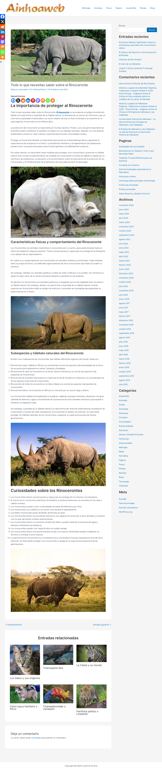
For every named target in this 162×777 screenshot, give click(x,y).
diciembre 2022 (126, 273)
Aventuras (123, 413)
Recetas (122, 473)
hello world (124, 83)
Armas (122, 404)
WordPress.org (125, 512)
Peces (109, 8)
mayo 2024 (124, 213)
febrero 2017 (124, 316)
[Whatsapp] (48, 100)
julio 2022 (123, 286)
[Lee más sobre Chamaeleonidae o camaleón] (58, 693)
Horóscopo (124, 439)
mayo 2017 (124, 312)
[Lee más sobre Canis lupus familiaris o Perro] (25, 693)
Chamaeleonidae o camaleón (54, 707)
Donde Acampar (126, 426)
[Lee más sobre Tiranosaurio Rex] (58, 654)
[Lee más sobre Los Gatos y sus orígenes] (25, 660)
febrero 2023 (125, 265)
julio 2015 (123, 384)
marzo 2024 (124, 222)
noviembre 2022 (126, 278)
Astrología (123, 409)
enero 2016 (124, 367)
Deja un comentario (19, 89)
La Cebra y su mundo (89, 665)
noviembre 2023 (126, 226)
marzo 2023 (124, 261)
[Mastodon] (38, 100)
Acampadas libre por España (131, 146)
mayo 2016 (124, 350)
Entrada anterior (13, 625)
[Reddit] (23, 100)
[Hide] (1, 62)
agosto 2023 (124, 239)
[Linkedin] (28, 100)
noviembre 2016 (126, 324)
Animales (98, 8)
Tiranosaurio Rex (53, 668)
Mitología (86, 8)
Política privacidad (127, 189)
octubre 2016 (125, 329)
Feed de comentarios (128, 507)
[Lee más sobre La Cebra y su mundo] (91, 653)
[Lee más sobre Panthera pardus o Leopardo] (91, 696)
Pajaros (119, 8)
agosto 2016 (124, 337)
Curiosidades (125, 421)
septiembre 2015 (126, 376)
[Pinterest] (33, 100)
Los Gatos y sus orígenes (25, 678)
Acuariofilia (131, 8)
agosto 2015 (124, 380)
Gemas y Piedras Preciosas (131, 434)
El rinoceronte (62, 112)
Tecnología (124, 481)
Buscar (122, 25)
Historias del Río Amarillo (130, 59)
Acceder (122, 499)
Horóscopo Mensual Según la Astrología (137, 180)
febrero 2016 (124, 363)
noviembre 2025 (126, 205)
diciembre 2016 (126, 320)
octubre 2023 (125, 231)
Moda (121, 451)
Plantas (143, 8)
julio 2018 (123, 295)
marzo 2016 (124, 359)
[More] (52, 100)
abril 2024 (123, 218)
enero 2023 (124, 269)
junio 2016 (123, 346)
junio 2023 (124, 248)
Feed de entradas (127, 503)
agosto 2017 (124, 303)
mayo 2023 (124, 252)
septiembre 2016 (126, 333)
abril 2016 (123, 354)
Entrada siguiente (102, 625)
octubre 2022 (125, 282)
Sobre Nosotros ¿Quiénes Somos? (134, 193)
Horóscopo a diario (127, 176)
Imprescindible (125, 443)
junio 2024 (124, 209)
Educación (123, 430)
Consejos (123, 417)
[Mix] (43, 100)
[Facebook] (13, 100)
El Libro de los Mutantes (129, 64)
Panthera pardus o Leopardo (87, 712)
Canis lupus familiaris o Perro (23, 707)
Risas (152, 8)
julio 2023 (123, 243)
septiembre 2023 (126, 235)
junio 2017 (123, 307)
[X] (18, 100)
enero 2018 (124, 299)
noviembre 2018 (126, 290)
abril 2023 (123, 256)
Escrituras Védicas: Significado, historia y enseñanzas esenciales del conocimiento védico (137, 45)
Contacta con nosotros (129, 165)
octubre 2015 (125, 371)
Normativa (123, 456)
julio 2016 (123, 342)
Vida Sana (123, 485)
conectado (35, 738)
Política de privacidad (128, 185)
